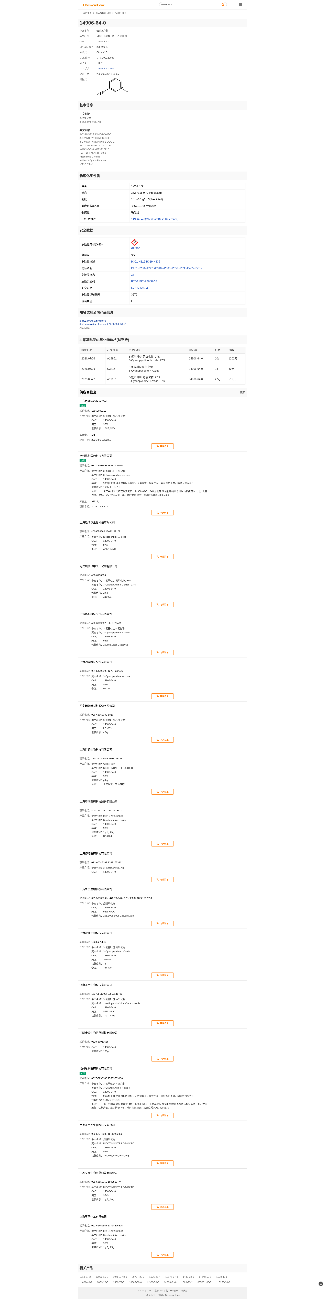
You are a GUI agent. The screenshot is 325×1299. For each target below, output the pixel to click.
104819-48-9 (120, 1276)
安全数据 (86, 230)
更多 (242, 392)
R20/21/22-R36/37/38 (144, 281)
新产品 (184, 1291)
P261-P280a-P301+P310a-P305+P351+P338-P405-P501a (166, 268)
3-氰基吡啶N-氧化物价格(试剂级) (104, 340)
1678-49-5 (222, 1276)
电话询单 (164, 446)
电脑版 (161, 1295)
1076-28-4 (154, 1276)
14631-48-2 (86, 1282)
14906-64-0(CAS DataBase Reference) (154, 219)
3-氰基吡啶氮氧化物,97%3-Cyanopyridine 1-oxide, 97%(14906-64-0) (103, 322)
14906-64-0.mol (105, 68)
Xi (132, 274)
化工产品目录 (172, 1291)
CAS (149, 1291)
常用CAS (158, 1291)
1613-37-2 (85, 1276)
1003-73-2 (187, 1282)
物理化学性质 (90, 176)
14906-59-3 (153, 1282)
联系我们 (150, 1295)
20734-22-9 (138, 1276)
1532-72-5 (118, 1282)
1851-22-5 (102, 1282)
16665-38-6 (135, 1282)
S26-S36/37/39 (140, 288)
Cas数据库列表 (103, 13)
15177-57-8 (171, 1276)
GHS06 (135, 248)
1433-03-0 (188, 1276)
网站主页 (87, 13)
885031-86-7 (204, 1282)
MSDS (141, 1291)
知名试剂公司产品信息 (96, 312)
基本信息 (86, 105)
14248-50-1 (205, 1276)
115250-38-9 (223, 1282)
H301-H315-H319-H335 (145, 261)
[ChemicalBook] (94, 5)
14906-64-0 (170, 1282)
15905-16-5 (102, 1276)
